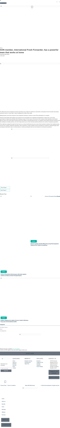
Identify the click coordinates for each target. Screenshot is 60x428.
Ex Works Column (4, 327)
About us (3, 401)
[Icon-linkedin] (8, 381)
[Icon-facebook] (2, 381)
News (1, 329)
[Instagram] (5, 381)
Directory (4, 414)
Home (3, 398)
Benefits (3, 404)
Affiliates (3, 412)
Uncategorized (3, 330)
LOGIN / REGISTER (3, 4)
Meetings (4, 409)
